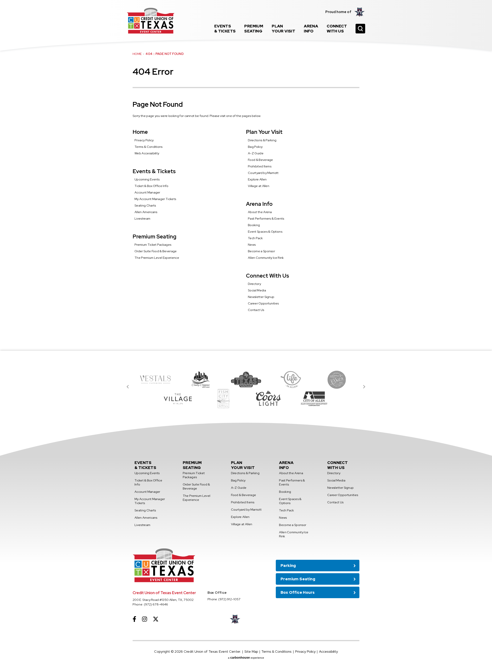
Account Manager (147, 192)
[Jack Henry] (336, 379)
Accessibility (328, 651)
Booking (254, 225)
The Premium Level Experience (157, 258)
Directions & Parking (262, 140)
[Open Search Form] (360, 28)
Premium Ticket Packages (153, 245)
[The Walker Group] (223, 398)
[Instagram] (144, 619)
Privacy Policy (144, 140)
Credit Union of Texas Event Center (151, 21)
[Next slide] (364, 387)
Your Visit (283, 29)
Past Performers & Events (266, 219)
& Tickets (225, 29)
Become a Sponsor (261, 251)
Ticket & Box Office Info (152, 186)
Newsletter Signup (261, 297)
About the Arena (260, 212)
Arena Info (259, 204)
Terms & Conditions (149, 147)
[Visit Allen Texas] (291, 379)
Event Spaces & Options (265, 232)
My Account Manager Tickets (155, 199)
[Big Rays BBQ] (246, 379)
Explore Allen (257, 179)
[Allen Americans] (359, 12)
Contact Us (256, 310)
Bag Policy (255, 147)
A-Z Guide (255, 153)
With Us (337, 29)
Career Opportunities (263, 303)
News (252, 245)
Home (137, 54)
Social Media (257, 290)
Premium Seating (154, 236)
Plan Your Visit (264, 132)
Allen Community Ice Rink (266, 258)
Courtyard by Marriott (263, 173)
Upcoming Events (147, 179)
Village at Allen (258, 186)
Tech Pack (255, 238)
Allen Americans (146, 212)
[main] (246, 175)
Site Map (251, 651)
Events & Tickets (154, 171)
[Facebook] (134, 619)
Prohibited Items (259, 166)
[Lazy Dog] (178, 398)
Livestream (142, 219)
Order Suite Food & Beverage (156, 251)
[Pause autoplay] (354, 361)
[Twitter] (156, 619)
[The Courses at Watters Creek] (155, 379)
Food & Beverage (260, 160)
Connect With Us (267, 275)
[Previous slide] (128, 387)
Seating (253, 29)
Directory (254, 284)
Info (311, 29)
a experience (246, 657)
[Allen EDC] (268, 398)
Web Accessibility (147, 153)
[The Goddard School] (314, 398)
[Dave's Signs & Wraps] (200, 379)
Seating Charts (145, 205)
